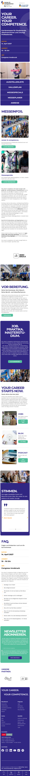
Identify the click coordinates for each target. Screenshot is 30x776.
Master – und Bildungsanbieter (22, 723)
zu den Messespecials (9, 181)
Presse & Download (5, 724)
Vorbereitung (7, 315)
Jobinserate (20, 209)
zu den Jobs (23, 421)
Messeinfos (4, 704)
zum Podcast (23, 460)
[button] (2, 517)
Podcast (23, 453)
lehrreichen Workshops (13, 234)
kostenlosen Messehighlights (8, 236)
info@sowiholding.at (9, 740)
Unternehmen (21, 720)
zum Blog (23, 441)
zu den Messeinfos (8, 146)
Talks (19, 704)
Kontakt (3, 725)
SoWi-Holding (21, 767)
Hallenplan (3, 709)
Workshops (20, 706)
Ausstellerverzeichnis (6, 707)
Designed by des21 (17, 768)
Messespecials (21, 709)
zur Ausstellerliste (15, 361)
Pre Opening (20, 707)
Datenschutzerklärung (8, 768)
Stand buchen (21, 725)
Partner (3, 711)
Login (19, 727)
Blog (21, 433)
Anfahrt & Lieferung (22, 718)
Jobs (20, 414)
